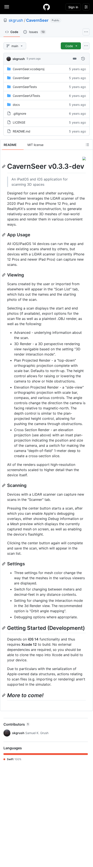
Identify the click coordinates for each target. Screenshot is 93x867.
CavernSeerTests (25, 87)
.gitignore (19, 113)
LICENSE (19, 122)
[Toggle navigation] (6, 6)
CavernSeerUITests (26, 96)
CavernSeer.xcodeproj (28, 69)
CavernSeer (37, 20)
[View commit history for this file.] (83, 59)
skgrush (16, 20)
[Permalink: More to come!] (4, 695)
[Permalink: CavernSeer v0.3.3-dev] (4, 166)
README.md (21, 131)
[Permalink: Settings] (4, 564)
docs (16, 104)
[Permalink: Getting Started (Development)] (4, 628)
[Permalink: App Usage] (4, 235)
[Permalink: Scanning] (4, 485)
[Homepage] (46, 6)
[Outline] (87, 144)
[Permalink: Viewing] (4, 275)
